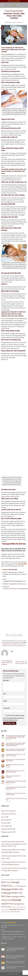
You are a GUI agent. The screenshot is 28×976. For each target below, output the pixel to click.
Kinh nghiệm (5, 826)
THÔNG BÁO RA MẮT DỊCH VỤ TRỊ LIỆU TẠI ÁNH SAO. (15, 755)
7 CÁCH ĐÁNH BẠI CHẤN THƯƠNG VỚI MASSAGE (6, 662)
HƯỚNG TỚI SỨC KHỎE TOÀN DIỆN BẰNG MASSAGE (16, 782)
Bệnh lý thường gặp (7, 811)
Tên (4, 694)
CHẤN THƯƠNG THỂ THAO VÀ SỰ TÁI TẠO (16, 799)
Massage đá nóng (16, 909)
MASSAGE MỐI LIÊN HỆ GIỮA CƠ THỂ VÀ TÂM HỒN (15, 771)
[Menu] (2, 5)
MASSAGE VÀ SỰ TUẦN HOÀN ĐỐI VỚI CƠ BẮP (15, 760)
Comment (8, 801)
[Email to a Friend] (15, 635)
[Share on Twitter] (12, 635)
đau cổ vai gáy (4, 911)
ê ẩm (24, 909)
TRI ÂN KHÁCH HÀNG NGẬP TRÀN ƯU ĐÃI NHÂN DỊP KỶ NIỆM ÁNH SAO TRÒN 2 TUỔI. (15, 737)
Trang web (6, 708)
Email (5, 701)
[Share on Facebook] (9, 635)
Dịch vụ (7, 10)
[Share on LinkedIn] (21, 635)
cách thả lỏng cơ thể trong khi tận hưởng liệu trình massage (13, 879)
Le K (22, 22)
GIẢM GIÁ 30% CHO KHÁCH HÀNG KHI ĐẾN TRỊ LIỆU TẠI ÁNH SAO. (15, 750)
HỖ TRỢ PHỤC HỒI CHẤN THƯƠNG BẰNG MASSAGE (16, 788)
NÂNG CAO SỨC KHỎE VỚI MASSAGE (13, 776)
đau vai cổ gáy (16, 911)
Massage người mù (17, 11)
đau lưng (9, 911)
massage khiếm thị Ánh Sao (19, 643)
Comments (8, 767)
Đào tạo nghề (13, 10)
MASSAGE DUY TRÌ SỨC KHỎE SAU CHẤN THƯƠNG (16, 794)
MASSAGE (8, 47)
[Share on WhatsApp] (7, 635)
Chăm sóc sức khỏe (7, 814)
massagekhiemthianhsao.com (17, 584)
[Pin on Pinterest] (18, 635)
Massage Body (21, 886)
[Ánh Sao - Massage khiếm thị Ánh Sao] (14, 5)
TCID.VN (3, 841)
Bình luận (6, 680)
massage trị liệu (14, 907)
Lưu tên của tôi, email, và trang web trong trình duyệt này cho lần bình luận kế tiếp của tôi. (13, 718)
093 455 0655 (16, 1)
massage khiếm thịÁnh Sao (9, 645)
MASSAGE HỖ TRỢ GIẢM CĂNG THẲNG (14, 765)
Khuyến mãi (5, 823)
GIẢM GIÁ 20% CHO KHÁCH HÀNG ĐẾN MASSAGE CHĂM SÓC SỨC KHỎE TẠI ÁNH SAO (15, 744)
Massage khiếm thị (6, 642)
